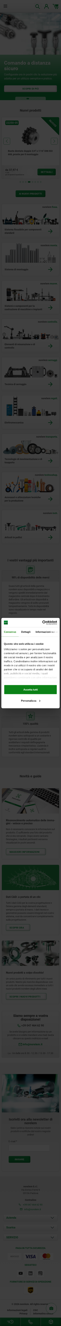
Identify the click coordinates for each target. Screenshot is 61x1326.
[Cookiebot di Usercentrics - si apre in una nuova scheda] (43, 622)
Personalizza (28, 700)
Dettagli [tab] (25, 631)
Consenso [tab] (10, 631)
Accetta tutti (30, 689)
